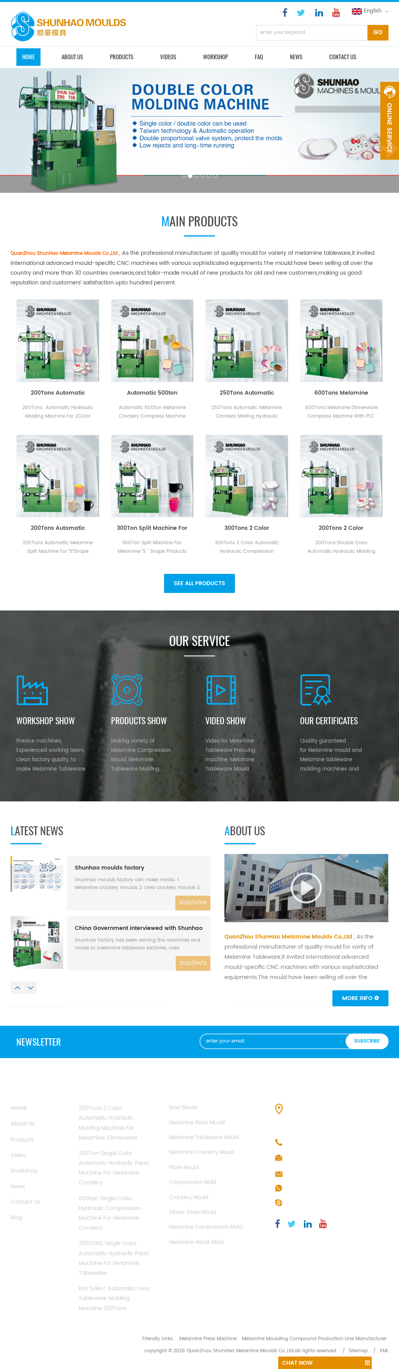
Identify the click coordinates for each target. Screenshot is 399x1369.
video (18, 1155)
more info (357, 998)
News (296, 57)
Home (19, 1108)
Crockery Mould (188, 1198)
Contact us (342, 57)
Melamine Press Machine (208, 1339)
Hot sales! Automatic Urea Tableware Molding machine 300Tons (114, 1298)
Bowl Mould (183, 1108)
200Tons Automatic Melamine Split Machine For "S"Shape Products (58, 528)
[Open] (389, 121)
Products (22, 1139)
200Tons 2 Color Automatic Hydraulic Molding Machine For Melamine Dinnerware (341, 528)
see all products (199, 583)
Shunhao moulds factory (110, 868)
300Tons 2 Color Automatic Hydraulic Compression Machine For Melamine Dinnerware (246, 528)
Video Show (225, 721)
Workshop (215, 57)
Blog (16, 1217)
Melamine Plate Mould (197, 1123)
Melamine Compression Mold (205, 1227)
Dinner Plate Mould (192, 1212)
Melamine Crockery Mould (202, 1152)
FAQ (259, 57)
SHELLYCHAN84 (306, 1203)
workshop (24, 1170)
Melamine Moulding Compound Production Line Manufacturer (314, 1339)
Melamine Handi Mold (196, 1242)
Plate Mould (184, 1168)
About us (72, 57)
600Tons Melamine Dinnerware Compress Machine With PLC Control (341, 393)
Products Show (139, 721)
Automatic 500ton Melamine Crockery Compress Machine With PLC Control (152, 393)
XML (384, 1351)
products (121, 57)
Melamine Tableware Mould (204, 1138)
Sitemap (358, 1351)
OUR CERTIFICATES (329, 721)
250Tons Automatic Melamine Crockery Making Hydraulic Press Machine (246, 393)
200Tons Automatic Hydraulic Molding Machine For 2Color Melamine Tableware (58, 393)
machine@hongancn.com (321, 1174)
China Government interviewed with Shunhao (139, 928)
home (28, 57)
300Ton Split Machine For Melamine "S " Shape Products (152, 528)
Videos (168, 57)
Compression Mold (192, 1182)
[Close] (389, 164)
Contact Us (25, 1202)
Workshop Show (45, 721)
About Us (23, 1123)
